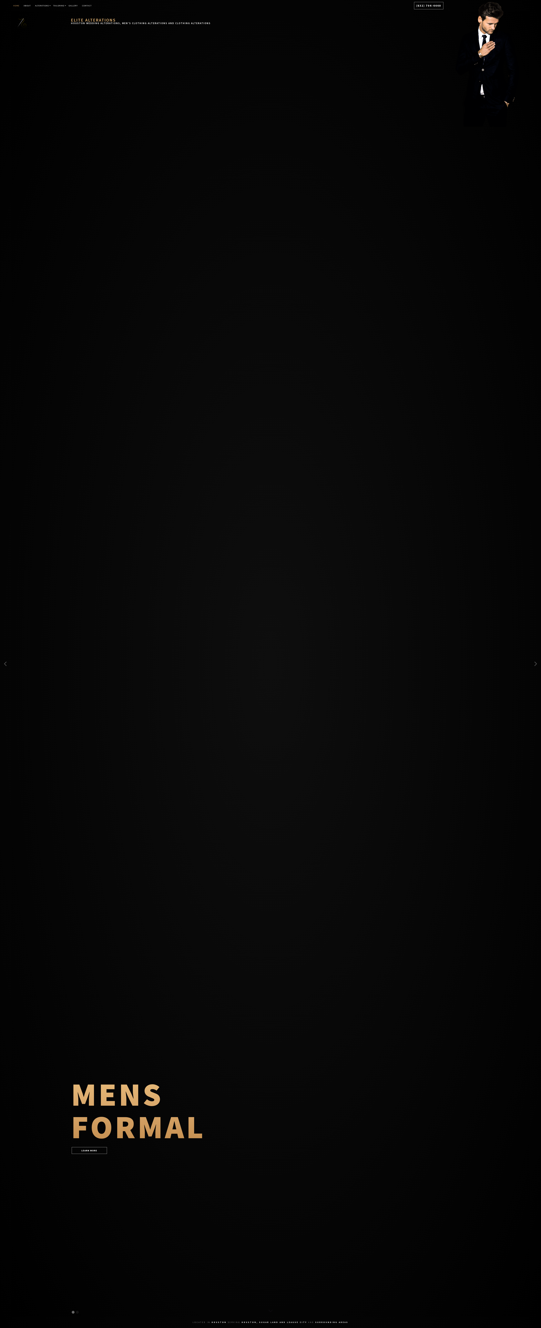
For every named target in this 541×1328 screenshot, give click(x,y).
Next (535, 664)
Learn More (89, 1150)
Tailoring (58, 5)
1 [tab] (73, 1312)
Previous (5, 664)
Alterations (42, 5)
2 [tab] (77, 1312)
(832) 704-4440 (428, 5)
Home (16, 5)
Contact (87, 5)
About (27, 5)
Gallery (73, 5)
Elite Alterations (93, 20)
